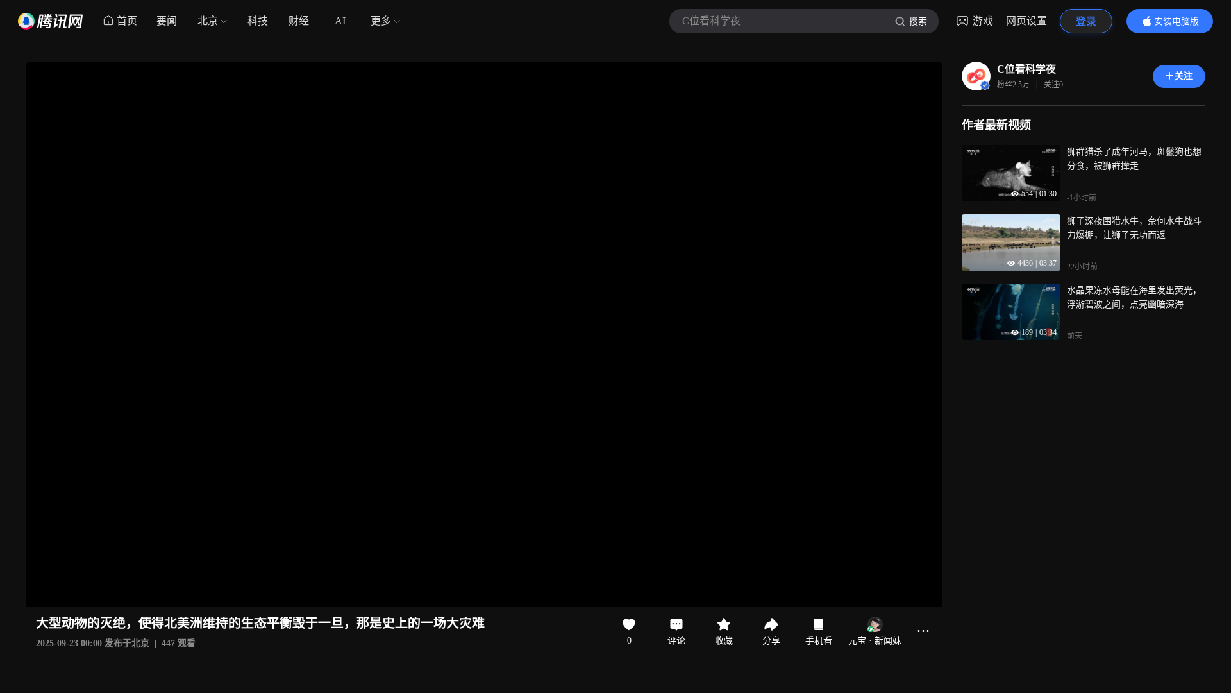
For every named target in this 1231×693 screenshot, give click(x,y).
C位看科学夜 (1026, 69)
